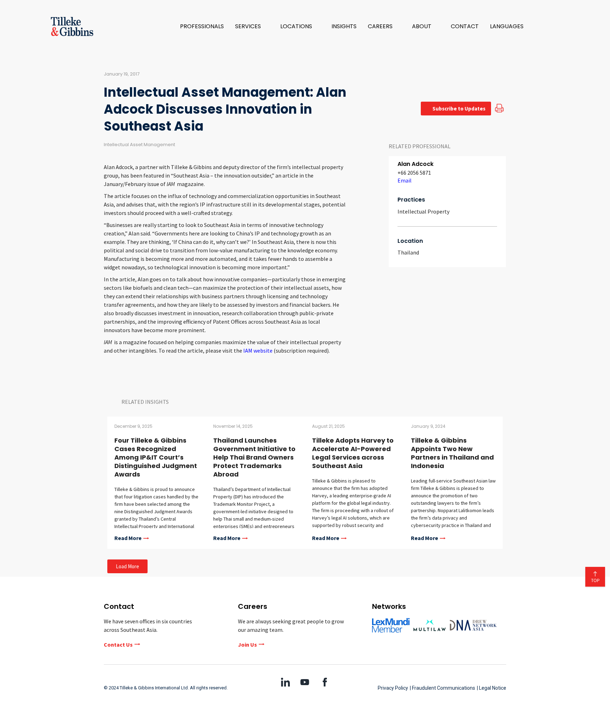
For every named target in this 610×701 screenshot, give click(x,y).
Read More (128, 538)
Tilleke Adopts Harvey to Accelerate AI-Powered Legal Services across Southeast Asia (353, 453)
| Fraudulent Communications (442, 688)
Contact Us (118, 644)
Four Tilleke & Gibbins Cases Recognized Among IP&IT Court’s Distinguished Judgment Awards (155, 457)
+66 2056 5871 (414, 172)
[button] (252, 26)
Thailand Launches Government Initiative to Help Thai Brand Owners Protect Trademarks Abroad (254, 457)
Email (404, 180)
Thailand (408, 252)
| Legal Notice (491, 688)
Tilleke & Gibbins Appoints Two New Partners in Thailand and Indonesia (452, 453)
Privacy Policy (393, 688)
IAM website (258, 350)
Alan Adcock (415, 164)
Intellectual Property (423, 211)
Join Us (247, 644)
